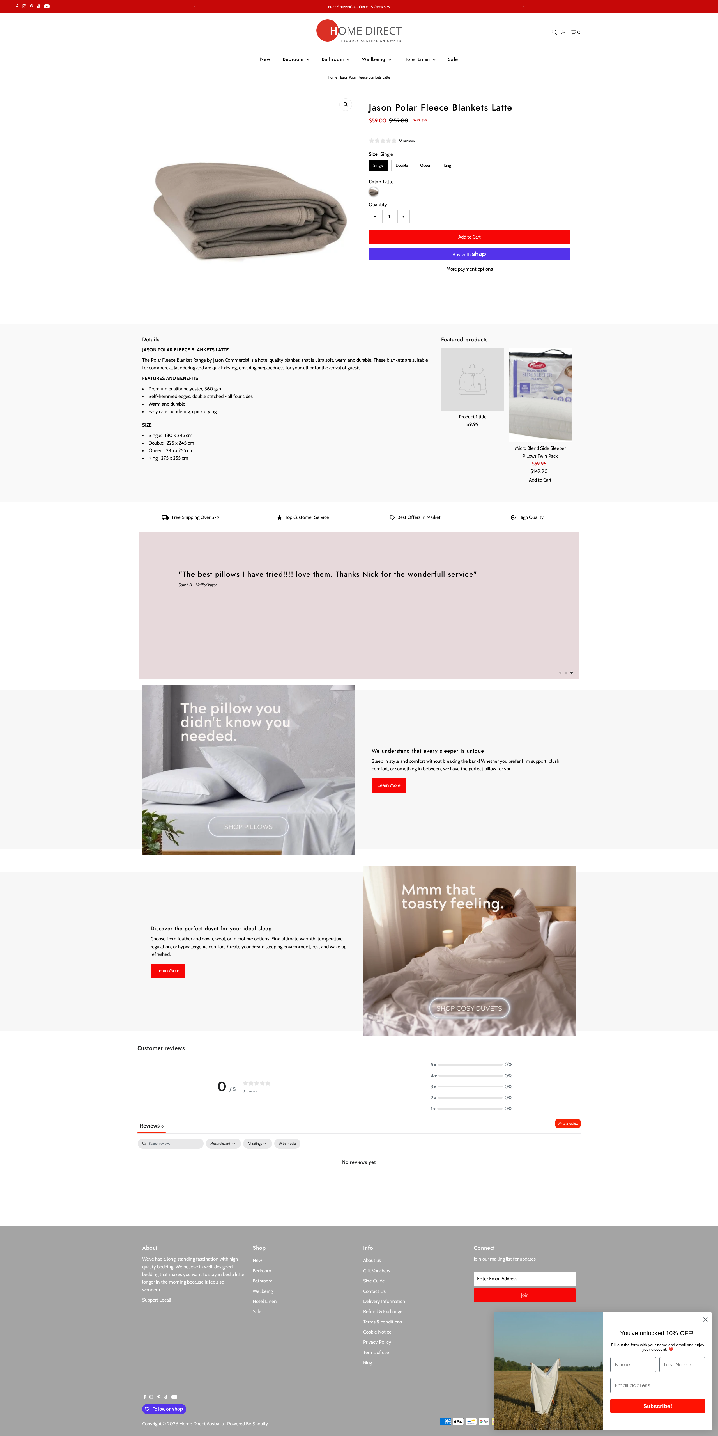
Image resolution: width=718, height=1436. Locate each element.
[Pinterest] (31, 6)
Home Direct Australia (202, 1423)
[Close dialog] (705, 1319)
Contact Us (374, 1291)
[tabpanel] (359, 1180)
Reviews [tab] (152, 1125)
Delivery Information (384, 1301)
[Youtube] (47, 6)
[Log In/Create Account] (563, 32)
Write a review (568, 1123)
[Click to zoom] (345, 104)
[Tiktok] (39, 6)
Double (402, 165)
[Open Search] (554, 32)
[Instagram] (24, 6)
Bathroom (334, 59)
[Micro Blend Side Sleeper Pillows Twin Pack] (540, 395)
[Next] (522, 7)
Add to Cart (469, 237)
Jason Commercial (231, 360)
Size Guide (374, 1281)
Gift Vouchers (376, 1271)
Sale (453, 59)
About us (372, 1260)
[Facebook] (17, 6)
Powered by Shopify (247, 1423)
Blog (367, 1362)
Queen (425, 165)
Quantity (378, 204)
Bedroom (294, 59)
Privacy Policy (377, 1342)
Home (332, 77)
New (265, 59)
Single (378, 165)
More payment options (470, 269)
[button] (471, 1064)
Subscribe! (657, 1406)
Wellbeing (374, 59)
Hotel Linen (417, 59)
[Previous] (195, 7)
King (447, 165)
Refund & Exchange (382, 1311)
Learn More (389, 785)
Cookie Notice (377, 1332)
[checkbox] (287, 1144)
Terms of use (376, 1352)
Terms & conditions (382, 1322)
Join (525, 1295)
